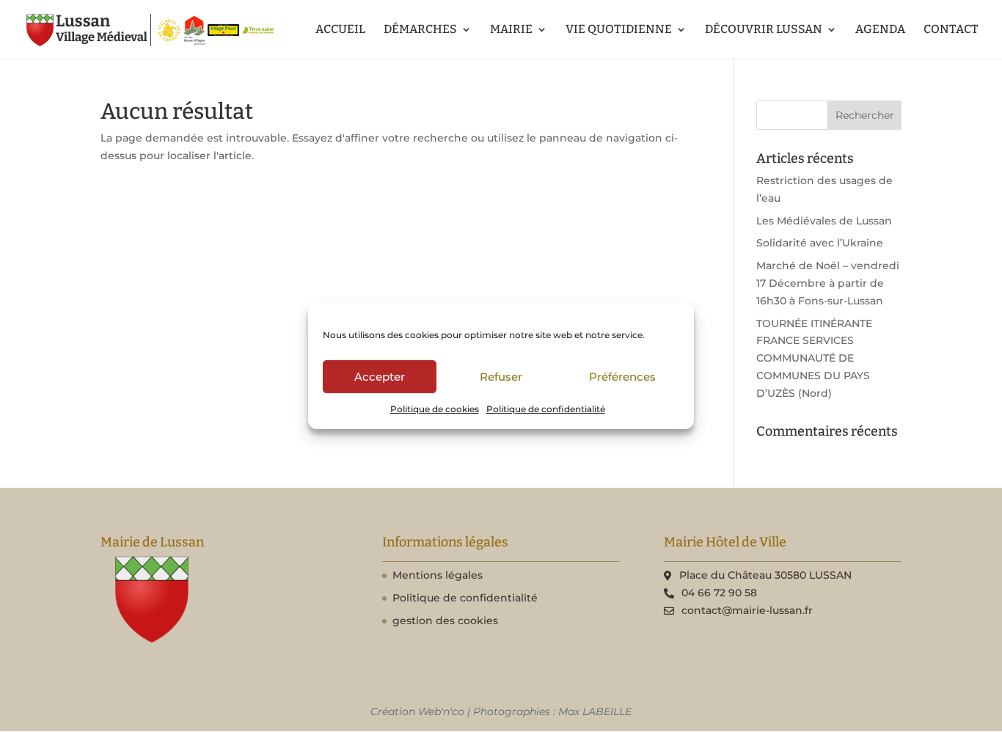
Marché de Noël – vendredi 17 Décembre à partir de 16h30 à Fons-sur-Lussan (827, 283)
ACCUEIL (340, 30)
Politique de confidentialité (545, 408)
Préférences (622, 377)
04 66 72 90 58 (719, 592)
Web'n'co (441, 711)
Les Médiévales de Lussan (824, 220)
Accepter (379, 377)
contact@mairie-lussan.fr (747, 610)
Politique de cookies (434, 408)
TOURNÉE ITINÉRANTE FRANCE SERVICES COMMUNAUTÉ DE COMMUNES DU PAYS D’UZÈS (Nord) (814, 358)
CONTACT (951, 30)
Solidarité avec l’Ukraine (819, 242)
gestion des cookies (445, 620)
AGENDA (880, 30)
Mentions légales (437, 575)
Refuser (501, 377)
